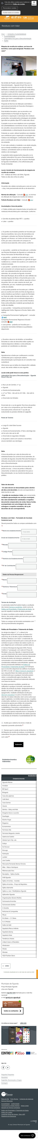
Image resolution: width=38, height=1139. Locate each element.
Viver (3, 34)
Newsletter (4, 1077)
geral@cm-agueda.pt (13, 997)
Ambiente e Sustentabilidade (17, 34)
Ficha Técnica (14, 1099)
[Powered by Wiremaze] (33, 1121)
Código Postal (7, 551)
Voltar (7, 966)
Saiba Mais (23, 1023)
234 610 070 (11, 993)
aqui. (5, 317)
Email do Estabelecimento (10, 537)
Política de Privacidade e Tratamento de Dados (15, 1110)
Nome (4, 579)
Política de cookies (19, 4)
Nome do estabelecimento (11, 530)
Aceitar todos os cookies (11, 12)
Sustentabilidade (9, 36)
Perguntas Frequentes (7, 1074)
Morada (5, 544)
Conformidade (15, 1103)
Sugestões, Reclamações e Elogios (11, 1080)
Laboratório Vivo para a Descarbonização (17, 38)
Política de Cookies (6, 1112)
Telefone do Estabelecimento (12, 558)
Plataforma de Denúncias (8, 1116)
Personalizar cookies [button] (9, 8)
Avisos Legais (25, 1105)
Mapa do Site (5, 1099)
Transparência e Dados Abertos (10, 1105)
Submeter (18, 744)
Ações (6, 41)
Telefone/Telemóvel (9, 586)
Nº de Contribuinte (8, 565)
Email (4, 593)
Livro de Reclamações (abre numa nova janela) (7, 1094)
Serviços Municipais (7, 1101)
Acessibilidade (5, 1103)
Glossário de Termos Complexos (10, 1107)
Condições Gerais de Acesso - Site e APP (13, 1114)
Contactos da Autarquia (26, 1099)
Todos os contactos (11, 1011)
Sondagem (4, 1083)
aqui (26, 194)
